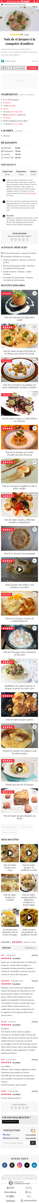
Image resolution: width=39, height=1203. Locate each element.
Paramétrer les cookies (23, 1177)
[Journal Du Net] (29, 1188)
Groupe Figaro (17, 1179)
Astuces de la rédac (12, 1138)
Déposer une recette (10, 1122)
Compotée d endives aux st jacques (17, 256)
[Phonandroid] (29, 1200)
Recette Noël (26, 827)
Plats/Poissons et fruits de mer (15, 5)
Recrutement (31, 1175)
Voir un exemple (31, 1135)
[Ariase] (10, 1200)
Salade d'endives (9, 272)
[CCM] (10, 1188)
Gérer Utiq (34, 1177)
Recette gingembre (10, 827)
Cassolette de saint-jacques (14, 277)
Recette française (9, 832)
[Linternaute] (10, 1192)
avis (26, 34)
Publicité (24, 1175)
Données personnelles (8, 1177)
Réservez (33, 193)
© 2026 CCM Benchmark (30, 1179)
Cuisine (7, 1135)
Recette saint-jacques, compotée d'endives (20, 253)
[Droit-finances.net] (29, 1192)
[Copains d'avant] (10, 1196)
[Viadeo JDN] (29, 1196)
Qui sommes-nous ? (9, 1175)
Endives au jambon (10, 260)
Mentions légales (7, 1179)
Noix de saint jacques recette (14, 266)
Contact (18, 1175)
